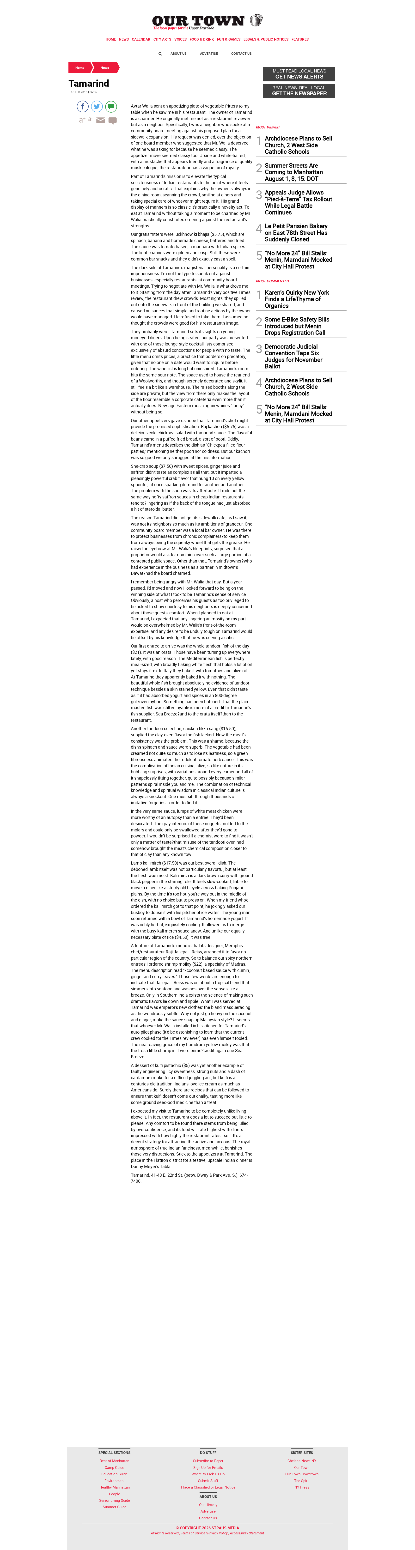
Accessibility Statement (247, 1533)
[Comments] (111, 106)
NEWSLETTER (308, 5)
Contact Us (241, 53)
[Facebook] (83, 106)
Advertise (209, 53)
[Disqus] (160, 1252)
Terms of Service (193, 1533)
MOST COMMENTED (272, 281)
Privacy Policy (217, 1533)
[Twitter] (97, 106)
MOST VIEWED (267, 127)
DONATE (335, 5)
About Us (179, 53)
